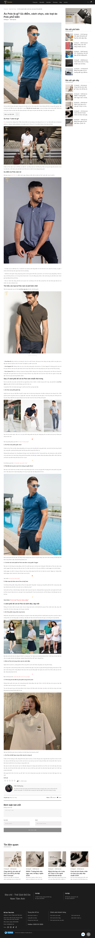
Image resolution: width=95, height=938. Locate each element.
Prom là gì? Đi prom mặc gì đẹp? (19, 600)
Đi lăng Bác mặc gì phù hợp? (20, 463)
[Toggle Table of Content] (16, 114)
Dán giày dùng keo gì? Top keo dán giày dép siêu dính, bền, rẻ (80, 37)
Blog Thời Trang (13, 797)
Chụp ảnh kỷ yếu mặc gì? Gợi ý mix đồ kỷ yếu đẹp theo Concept (81, 88)
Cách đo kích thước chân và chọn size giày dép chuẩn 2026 (81, 114)
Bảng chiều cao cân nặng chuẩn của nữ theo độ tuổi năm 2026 (81, 45)
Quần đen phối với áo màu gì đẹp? (22, 676)
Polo (5, 122)
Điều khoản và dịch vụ (32, 915)
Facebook (54, 797)
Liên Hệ (65, 2)
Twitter (59, 797)
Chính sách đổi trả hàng (55, 918)
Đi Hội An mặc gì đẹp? (23, 441)
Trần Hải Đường (18, 786)
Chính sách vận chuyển (55, 915)
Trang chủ (35, 2)
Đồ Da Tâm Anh (14, 175)
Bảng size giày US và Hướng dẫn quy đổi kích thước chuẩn (81, 71)
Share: (48, 797)
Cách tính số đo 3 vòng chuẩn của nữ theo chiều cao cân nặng (81, 63)
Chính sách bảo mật (75, 915)
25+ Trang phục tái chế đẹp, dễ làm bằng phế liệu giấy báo (81, 54)
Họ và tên (6, 820)
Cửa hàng (55, 2)
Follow (5, 927)
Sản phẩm (42, 2)
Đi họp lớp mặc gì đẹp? (14, 578)
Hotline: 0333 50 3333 (35, 924)
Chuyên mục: (7, 797)
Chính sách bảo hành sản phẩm (57, 920)
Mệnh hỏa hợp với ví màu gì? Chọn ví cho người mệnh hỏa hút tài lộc (81, 105)
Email (36, 820)
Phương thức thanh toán (33, 920)
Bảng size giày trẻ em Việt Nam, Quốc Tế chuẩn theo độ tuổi (80, 122)
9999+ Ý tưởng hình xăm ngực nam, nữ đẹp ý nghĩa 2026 (81, 96)
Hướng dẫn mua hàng (32, 918)
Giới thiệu (48, 2)
